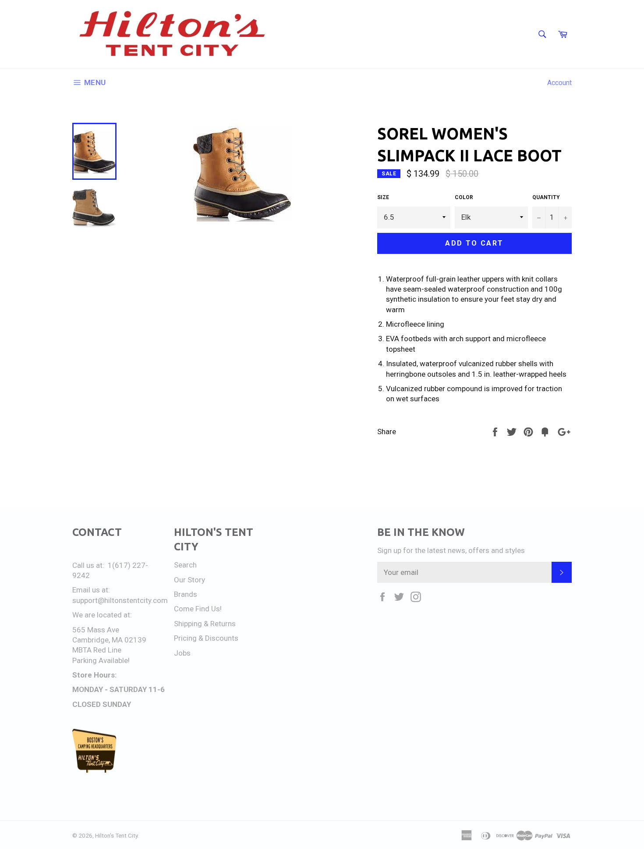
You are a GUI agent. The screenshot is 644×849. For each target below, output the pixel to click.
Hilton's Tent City (116, 835)
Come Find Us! (198, 608)
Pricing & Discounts (206, 638)
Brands (185, 594)
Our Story (189, 579)
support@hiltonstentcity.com (120, 600)
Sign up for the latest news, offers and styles (451, 550)
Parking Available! (101, 660)
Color (464, 197)
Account (559, 82)
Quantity (546, 197)
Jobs (182, 653)
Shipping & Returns (205, 623)
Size (383, 197)
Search (185, 564)
